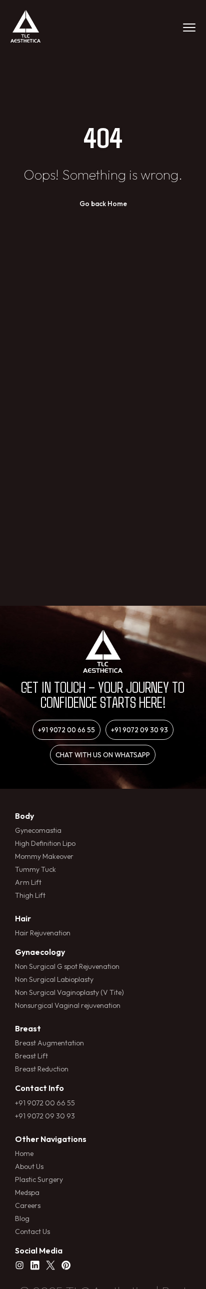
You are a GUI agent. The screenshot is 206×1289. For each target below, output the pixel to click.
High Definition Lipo (45, 843)
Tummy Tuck (35, 869)
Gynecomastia (38, 830)
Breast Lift (31, 1055)
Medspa (27, 1192)
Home (24, 1153)
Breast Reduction (41, 1068)
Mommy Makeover (44, 856)
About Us (29, 1166)
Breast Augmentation (49, 1042)
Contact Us (32, 1231)
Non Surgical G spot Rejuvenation (67, 966)
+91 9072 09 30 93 (139, 729)
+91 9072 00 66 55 (66, 729)
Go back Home (103, 203)
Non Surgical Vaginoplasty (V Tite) (69, 992)
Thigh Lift (30, 895)
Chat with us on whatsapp (103, 754)
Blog (22, 1218)
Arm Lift (28, 882)
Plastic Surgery (39, 1179)
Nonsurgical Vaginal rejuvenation (67, 1005)
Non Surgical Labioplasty (54, 979)
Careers (27, 1205)
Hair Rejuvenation (42, 932)
